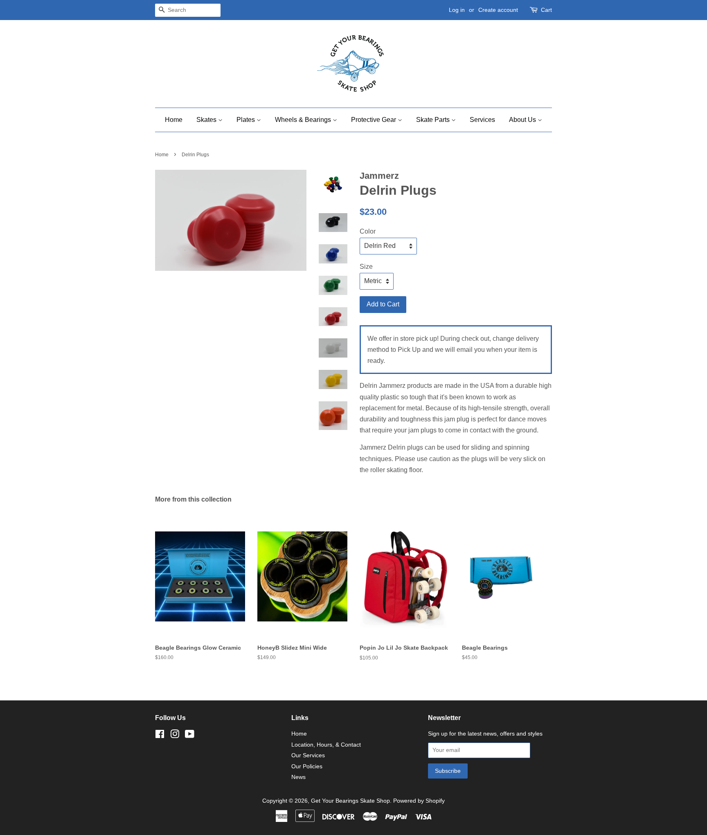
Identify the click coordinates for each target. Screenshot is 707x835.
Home (173, 119)
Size (366, 266)
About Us (523, 119)
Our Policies (306, 766)
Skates (207, 119)
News (298, 777)
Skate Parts (433, 119)
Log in (457, 10)
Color (368, 231)
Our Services (308, 755)
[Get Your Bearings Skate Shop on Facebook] (159, 736)
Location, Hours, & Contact (326, 745)
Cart (546, 10)
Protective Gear (374, 119)
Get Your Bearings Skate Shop (350, 801)
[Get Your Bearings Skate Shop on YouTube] (189, 736)
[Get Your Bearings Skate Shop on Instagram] (174, 736)
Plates (246, 119)
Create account (498, 10)
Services (482, 119)
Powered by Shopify (419, 801)
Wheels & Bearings (304, 119)
